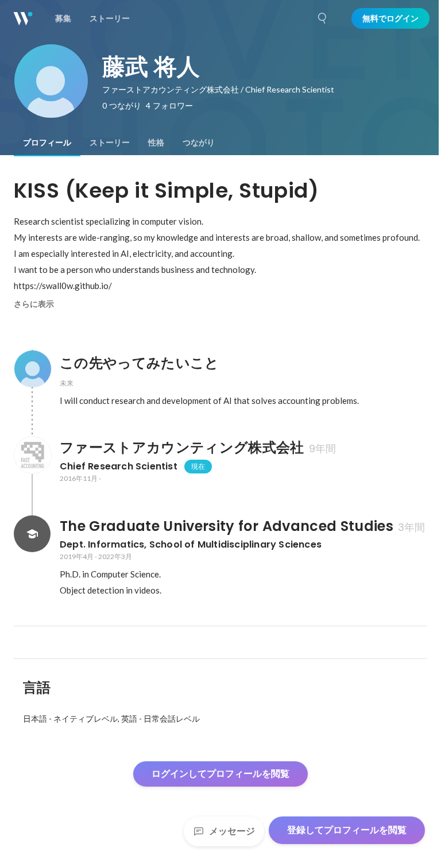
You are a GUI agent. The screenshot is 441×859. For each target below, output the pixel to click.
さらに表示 (34, 304)
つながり (199, 142)
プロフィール (47, 142)
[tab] (47, 142)
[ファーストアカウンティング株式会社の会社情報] (32, 455)
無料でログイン (390, 18)
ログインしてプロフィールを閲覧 (220, 773)
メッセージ (232, 831)
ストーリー (110, 142)
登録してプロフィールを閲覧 (347, 830)
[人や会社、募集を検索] (322, 18)
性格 (156, 142)
